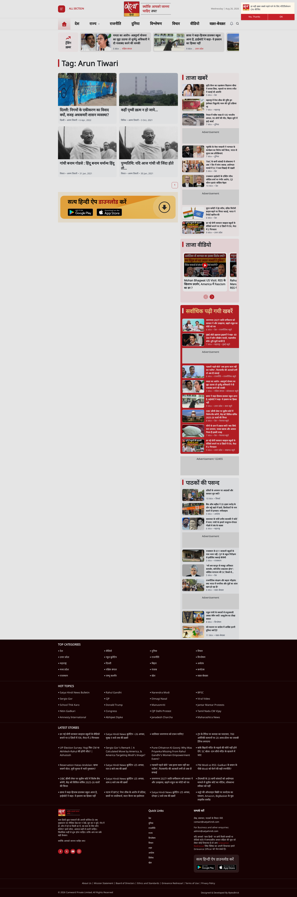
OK (281, 16)
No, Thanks (254, 16)
